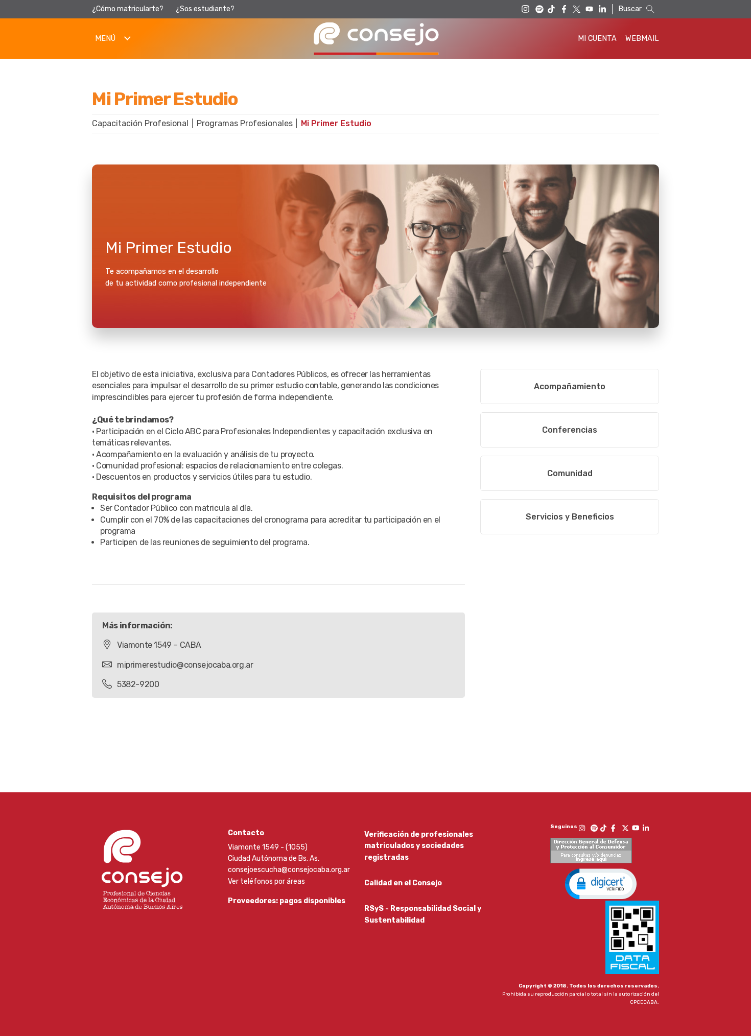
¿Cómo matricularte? (127, 9)
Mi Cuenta (597, 38)
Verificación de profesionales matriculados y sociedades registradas (418, 846)
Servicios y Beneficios (570, 517)
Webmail (642, 38)
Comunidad (570, 473)
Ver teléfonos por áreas (266, 881)
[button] (601, 883)
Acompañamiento (569, 386)
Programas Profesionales (245, 123)
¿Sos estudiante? (205, 9)
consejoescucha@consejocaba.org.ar (289, 869)
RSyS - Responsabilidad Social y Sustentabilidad (422, 914)
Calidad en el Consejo (403, 883)
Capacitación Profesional (140, 123)
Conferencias (569, 430)
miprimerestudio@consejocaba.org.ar (185, 665)
